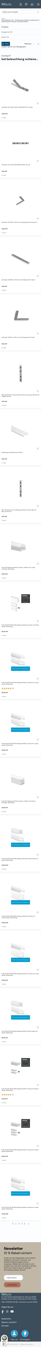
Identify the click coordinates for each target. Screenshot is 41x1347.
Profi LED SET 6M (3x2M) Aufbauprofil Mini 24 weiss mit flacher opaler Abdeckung (20, 1150)
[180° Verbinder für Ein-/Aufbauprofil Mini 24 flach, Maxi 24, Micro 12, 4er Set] (20, 489)
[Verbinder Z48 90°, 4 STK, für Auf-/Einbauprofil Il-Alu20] (20, 316)
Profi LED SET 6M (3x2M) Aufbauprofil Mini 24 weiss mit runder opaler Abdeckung (20, 683)
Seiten (5, 37)
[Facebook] (2, 1312)
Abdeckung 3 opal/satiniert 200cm (12, 452)
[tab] (20, 27)
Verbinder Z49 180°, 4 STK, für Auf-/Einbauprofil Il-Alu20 (18, 280)
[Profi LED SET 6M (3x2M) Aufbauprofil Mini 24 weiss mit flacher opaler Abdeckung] (20, 1129)
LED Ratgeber (25, 1339)
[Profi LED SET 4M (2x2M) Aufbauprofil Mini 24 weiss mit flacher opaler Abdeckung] (20, 1068)
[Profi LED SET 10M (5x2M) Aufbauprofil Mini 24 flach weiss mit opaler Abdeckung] (20, 837)
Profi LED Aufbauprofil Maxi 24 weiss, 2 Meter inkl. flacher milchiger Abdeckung (19, 801)
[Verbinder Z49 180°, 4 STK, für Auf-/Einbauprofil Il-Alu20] (20, 259)
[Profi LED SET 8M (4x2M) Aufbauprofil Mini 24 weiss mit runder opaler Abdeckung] (20, 1186)
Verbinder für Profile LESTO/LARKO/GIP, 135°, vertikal (17, 107)
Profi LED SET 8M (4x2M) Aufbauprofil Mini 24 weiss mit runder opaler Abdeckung (20, 1208)
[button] (29, 44)
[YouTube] (12, 1312)
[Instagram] (7, 1312)
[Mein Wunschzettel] (26, 4)
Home (3, 18)
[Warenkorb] (32, 4)
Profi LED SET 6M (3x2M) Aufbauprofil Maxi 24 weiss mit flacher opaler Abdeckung (20, 625)
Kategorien (6, 32)
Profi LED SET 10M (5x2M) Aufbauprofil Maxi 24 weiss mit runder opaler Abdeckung (18, 917)
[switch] (4, 1344)
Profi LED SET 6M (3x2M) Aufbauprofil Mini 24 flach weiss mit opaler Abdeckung (20, 1032)
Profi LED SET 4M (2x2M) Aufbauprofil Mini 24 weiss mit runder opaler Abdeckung (20, 744)
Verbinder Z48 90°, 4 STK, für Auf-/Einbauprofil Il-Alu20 (18, 337)
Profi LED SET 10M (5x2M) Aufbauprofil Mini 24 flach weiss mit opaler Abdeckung (20, 859)
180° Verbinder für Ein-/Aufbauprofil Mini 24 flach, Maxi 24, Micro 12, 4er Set (19, 510)
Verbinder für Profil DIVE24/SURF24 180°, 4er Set (16, 165)
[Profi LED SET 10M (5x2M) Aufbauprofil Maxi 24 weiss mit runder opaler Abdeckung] (20, 895)
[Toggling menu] (38, 4)
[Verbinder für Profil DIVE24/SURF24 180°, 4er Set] (20, 143)
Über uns (14, 1339)
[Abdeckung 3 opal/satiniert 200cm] (20, 431)
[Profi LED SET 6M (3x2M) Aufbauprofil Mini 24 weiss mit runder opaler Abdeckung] (20, 661)
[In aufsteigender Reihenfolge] (38, 44)
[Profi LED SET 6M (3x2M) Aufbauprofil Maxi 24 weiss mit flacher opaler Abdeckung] (20, 604)
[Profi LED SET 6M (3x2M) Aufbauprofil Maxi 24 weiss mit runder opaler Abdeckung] (20, 952)
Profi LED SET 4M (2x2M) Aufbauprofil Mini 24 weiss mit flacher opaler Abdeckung (20, 1089)
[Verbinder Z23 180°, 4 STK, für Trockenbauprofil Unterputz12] (20, 201)
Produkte (4, 27)
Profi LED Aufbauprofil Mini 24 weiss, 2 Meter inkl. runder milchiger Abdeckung (18, 568)
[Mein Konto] (21, 4)
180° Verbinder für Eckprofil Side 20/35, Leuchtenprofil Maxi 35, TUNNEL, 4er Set (20, 395)
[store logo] (10, 4)
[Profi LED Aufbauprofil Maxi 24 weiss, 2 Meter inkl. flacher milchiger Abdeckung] (20, 780)
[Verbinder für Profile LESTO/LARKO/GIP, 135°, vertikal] (20, 86)
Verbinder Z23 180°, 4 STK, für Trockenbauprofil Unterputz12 (19, 222)
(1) (13, 688)
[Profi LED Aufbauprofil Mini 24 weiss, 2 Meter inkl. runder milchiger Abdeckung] (20, 546)
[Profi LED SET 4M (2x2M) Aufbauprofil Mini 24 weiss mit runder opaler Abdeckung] (20, 722)
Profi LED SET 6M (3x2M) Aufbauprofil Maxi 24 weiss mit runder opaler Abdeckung (20, 974)
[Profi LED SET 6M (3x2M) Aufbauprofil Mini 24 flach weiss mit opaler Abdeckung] (20, 1010)
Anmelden (12, 1285)
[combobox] (20, 12)
